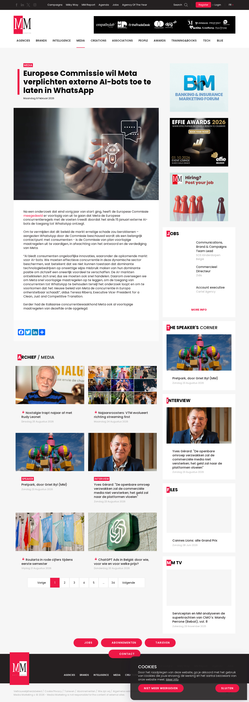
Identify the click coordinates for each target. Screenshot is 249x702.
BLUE (220, 40)
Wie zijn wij (104, 691)
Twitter (28, 5)
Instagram (35, 5)
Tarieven (162, 643)
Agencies (23, 40)
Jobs (115, 5)
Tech (206, 40)
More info (199, 310)
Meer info (172, 679)
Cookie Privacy (53, 691)
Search (178, 4)
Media (80, 40)
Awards (160, 40)
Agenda (104, 5)
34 (113, 583)
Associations (122, 40)
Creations (98, 40)
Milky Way (72, 5)
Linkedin (22, 5)
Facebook (16, 5)
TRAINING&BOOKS (183, 40)
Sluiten (227, 688)
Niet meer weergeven (161, 688)
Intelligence (62, 40)
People (143, 40)
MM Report (88, 5)
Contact (127, 654)
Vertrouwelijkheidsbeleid (28, 691)
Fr (230, 4)
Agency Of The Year (134, 5)
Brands (41, 40)
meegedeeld (33, 215)
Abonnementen (124, 643)
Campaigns (54, 5)
